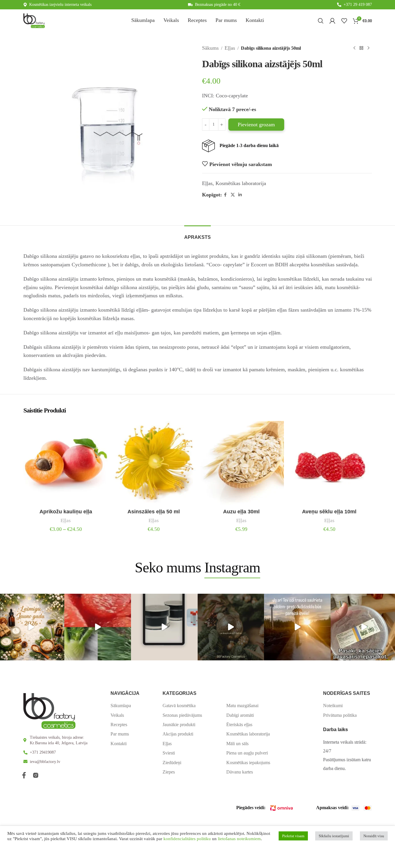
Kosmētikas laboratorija (240, 183)
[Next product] (368, 47)
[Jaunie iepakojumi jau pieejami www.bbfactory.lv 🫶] (164, 627)
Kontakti (119, 743)
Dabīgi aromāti (240, 715)
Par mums (120, 733)
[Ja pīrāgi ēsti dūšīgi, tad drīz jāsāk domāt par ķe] (97, 627)
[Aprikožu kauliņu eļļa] (65, 463)
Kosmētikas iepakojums (248, 762)
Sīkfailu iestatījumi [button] (334, 836)
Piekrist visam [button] (293, 836)
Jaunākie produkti (179, 724)
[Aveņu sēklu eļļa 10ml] (329, 463)
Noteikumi (333, 705)
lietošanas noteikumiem (239, 838)
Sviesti (169, 752)
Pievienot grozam (256, 124)
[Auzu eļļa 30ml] (241, 463)
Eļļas (230, 48)
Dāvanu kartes (239, 771)
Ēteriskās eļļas (239, 724)
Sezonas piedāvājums (182, 715)
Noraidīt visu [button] (373, 836)
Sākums (210, 48)
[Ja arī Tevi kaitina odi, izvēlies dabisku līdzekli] (297, 627)
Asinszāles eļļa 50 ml (153, 511)
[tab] (197, 234)
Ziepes (169, 771)
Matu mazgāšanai (242, 705)
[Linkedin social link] (240, 195)
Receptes (119, 724)
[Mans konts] (332, 21)
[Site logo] (34, 20)
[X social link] (233, 195)
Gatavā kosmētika (179, 705)
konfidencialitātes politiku (187, 838)
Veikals (117, 715)
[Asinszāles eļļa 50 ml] (153, 463)
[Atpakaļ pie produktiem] (361, 47)
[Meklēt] (321, 21)
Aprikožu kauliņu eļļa (65, 511)
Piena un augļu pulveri (247, 752)
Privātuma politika (340, 715)
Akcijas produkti (178, 733)
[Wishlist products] (344, 21)
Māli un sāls (237, 743)
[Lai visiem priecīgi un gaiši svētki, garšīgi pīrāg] (231, 627)
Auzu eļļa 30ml (241, 511)
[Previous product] (354, 47)
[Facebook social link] (225, 195)
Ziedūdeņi (172, 762)
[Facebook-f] (24, 775)
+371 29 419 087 (358, 5)
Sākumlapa (121, 705)
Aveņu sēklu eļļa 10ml (329, 511)
